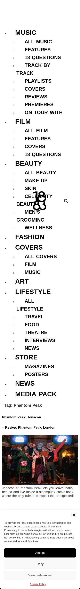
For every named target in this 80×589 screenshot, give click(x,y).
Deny (40, 564)
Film (23, 121)
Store (26, 357)
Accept (40, 552)
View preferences (40, 575)
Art (22, 281)
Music (25, 32)
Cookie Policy (38, 584)
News (25, 383)
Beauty (28, 163)
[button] (74, 515)
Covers (29, 247)
